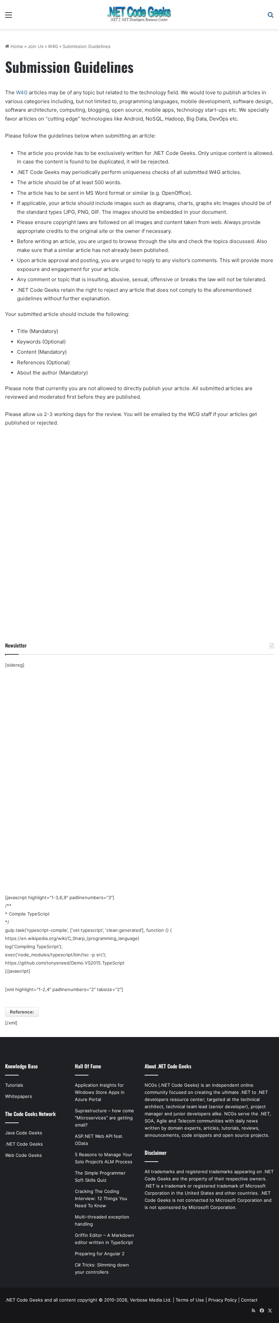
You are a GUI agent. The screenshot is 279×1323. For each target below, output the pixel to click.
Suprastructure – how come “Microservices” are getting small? (104, 1118)
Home (16, 46)
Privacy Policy (222, 1300)
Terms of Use (190, 1300)
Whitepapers (18, 1096)
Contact (249, 1300)
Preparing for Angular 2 (100, 1253)
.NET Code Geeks (24, 1144)
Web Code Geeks (23, 1155)
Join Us (36, 46)
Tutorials (14, 1085)
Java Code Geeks (23, 1132)
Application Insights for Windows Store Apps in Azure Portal (100, 1092)
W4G (53, 46)
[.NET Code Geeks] (139, 14)
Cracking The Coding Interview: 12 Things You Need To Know (101, 1198)
